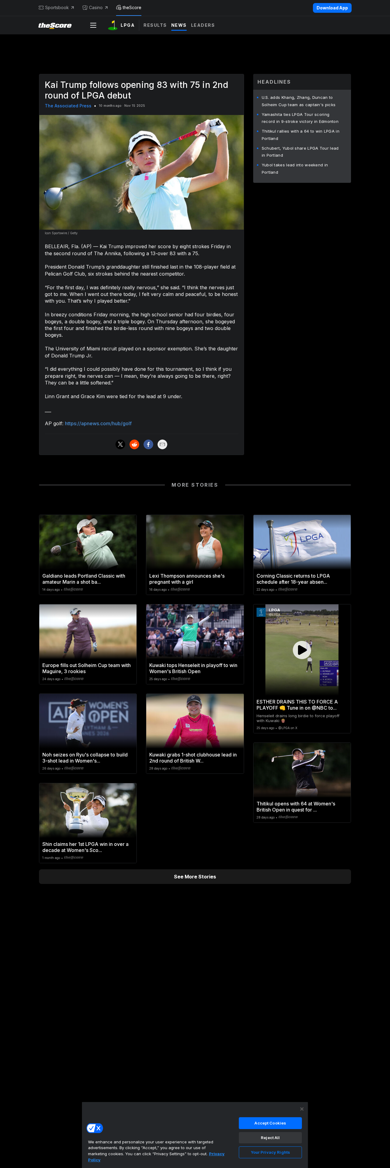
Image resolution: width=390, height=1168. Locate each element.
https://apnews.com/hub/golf (98, 423)
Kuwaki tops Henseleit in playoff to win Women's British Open (193, 668)
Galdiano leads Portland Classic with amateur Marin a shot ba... (83, 579)
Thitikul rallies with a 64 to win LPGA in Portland (300, 135)
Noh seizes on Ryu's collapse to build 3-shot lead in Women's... (85, 758)
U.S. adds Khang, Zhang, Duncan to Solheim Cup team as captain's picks (299, 101)
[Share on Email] (162, 444)
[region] (195, 1135)
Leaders (203, 25)
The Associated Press (68, 105)
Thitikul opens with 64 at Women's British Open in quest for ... (296, 807)
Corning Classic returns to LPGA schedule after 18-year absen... (293, 579)
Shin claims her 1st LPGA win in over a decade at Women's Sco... (85, 847)
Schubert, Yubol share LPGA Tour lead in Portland (300, 152)
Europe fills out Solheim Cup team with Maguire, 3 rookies (86, 668)
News (179, 25)
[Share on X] (120, 444)
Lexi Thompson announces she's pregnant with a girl (187, 579)
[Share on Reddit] (134, 444)
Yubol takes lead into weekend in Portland (295, 168)
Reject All (270, 1137)
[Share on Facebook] (148, 444)
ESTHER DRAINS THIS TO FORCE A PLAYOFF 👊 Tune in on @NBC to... (297, 705)
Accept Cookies (270, 1123)
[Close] (302, 1109)
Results (155, 25)
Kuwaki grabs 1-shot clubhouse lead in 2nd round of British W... (193, 758)
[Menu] (93, 25)
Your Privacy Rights (270, 1152)
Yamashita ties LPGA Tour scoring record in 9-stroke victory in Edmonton (300, 118)
